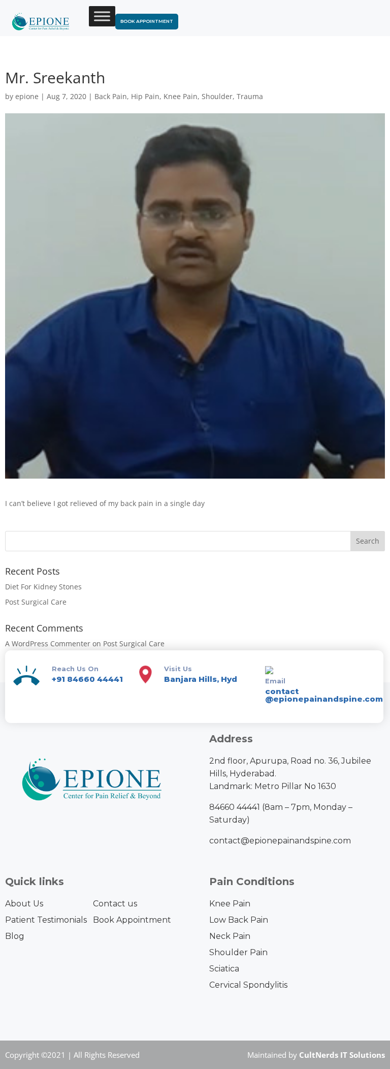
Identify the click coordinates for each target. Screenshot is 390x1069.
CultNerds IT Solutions (342, 1055)
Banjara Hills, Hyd (200, 679)
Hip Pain (145, 96)
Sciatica (224, 968)
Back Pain (110, 96)
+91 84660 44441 (87, 679)
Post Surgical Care (36, 602)
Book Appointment (146, 21)
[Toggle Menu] (102, 16)
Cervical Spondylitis (248, 985)
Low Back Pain (238, 920)
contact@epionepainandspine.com (280, 840)
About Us (24, 903)
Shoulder (217, 96)
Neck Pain (229, 936)
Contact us (115, 903)
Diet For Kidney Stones (43, 586)
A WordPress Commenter (47, 643)
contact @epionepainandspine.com (324, 695)
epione (27, 96)
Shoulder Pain (238, 952)
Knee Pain (181, 96)
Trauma (250, 96)
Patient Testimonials (46, 920)
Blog (14, 936)
